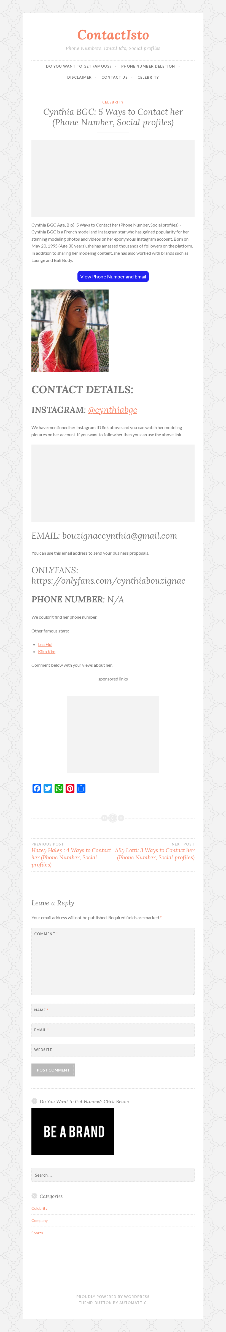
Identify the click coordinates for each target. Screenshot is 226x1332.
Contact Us (114, 77)
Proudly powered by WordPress (113, 1296)
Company (39, 1220)
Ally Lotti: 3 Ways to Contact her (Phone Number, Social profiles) (155, 851)
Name (41, 1010)
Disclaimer (79, 77)
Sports (37, 1232)
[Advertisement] (113, 178)
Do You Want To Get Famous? (79, 66)
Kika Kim (46, 651)
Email (41, 1030)
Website (43, 1049)
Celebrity (148, 77)
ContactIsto (113, 34)
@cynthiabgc (112, 409)
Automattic (133, 1303)
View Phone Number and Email (113, 276)
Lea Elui (45, 644)
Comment (46, 934)
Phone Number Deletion (148, 66)
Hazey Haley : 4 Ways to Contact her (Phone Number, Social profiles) (71, 855)
